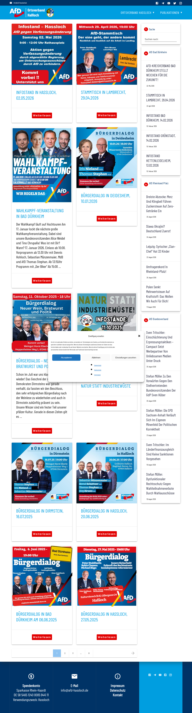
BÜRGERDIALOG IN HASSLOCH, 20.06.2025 (104, 513)
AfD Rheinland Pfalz (159, 183)
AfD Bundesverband (158, 319)
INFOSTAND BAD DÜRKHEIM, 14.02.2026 (159, 117)
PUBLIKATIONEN (169, 13)
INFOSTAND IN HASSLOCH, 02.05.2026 (36, 95)
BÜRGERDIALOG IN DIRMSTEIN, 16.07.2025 (39, 513)
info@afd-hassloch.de (20, 3)
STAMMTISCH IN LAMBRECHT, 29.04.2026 (103, 95)
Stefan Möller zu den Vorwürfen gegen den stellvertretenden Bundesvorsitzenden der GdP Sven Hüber (161, 385)
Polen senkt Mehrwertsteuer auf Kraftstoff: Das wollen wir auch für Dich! (159, 294)
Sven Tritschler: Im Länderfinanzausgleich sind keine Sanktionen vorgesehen (160, 451)
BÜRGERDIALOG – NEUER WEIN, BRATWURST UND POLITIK (40, 363)
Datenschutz (97, 365)
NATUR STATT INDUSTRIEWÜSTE (106, 386)
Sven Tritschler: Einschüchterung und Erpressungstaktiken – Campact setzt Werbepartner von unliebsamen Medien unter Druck (159, 346)
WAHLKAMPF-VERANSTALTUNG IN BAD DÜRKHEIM (40, 213)
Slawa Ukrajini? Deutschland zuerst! (158, 228)
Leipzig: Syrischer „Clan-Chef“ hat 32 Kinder (160, 248)
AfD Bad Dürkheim (158, 52)
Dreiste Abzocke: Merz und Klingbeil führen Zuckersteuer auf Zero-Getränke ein (160, 203)
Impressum (97, 375)
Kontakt (118, 695)
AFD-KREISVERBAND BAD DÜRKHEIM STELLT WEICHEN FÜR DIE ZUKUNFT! (161, 72)
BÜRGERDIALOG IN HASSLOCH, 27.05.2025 (104, 616)
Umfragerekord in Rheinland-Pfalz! (157, 268)
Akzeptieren (66, 357)
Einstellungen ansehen (125, 357)
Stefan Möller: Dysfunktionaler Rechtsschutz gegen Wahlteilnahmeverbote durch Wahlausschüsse (160, 483)
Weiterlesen (42, 115)
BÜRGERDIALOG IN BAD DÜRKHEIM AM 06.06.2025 (36, 616)
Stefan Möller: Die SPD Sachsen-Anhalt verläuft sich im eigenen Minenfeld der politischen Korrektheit (161, 419)
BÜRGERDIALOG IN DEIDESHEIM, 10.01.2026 (105, 198)
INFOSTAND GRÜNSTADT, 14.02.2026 (161, 137)
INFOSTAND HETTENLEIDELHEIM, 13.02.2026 (158, 160)
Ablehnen (96, 357)
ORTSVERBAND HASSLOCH (136, 13)
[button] (139, 336)
